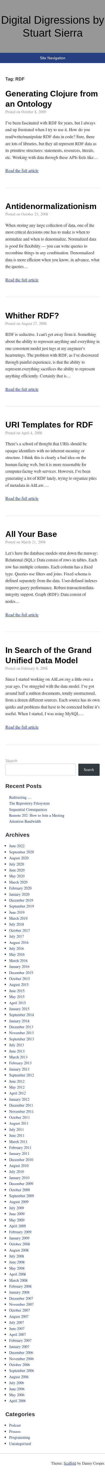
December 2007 (21, 1298)
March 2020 (18, 882)
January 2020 (19, 894)
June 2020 (16, 870)
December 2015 (21, 972)
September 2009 (21, 1195)
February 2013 (20, 1062)
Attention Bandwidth (25, 821)
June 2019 (16, 912)
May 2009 (16, 1219)
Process (14, 1431)
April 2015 (17, 1002)
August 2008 (19, 1250)
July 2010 (16, 1171)
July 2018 (16, 924)
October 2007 (19, 1310)
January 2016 (19, 966)
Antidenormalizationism (51, 206)
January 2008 (19, 1292)
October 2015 (19, 978)
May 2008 (16, 1268)
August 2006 (19, 1376)
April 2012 (17, 1093)
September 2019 (21, 906)
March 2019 (18, 918)
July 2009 (16, 1207)
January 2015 (19, 1008)
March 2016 (18, 960)
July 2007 (16, 1322)
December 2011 (21, 1105)
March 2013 (18, 1056)
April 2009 (17, 1225)
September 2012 (21, 1075)
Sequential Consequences (28, 809)
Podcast (15, 1425)
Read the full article (21, 170)
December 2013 (21, 1026)
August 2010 (19, 1165)
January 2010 (19, 1177)
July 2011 (16, 1129)
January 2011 (19, 1153)
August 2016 (19, 942)
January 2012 (19, 1099)
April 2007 (17, 1334)
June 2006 (16, 1388)
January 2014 (19, 1020)
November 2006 (21, 1358)
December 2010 (21, 1159)
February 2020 (20, 888)
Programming (19, 1437)
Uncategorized (20, 1443)
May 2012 (16, 1087)
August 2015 (19, 984)
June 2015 (16, 990)
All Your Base (31, 534)
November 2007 (21, 1304)
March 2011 (18, 1141)
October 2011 (19, 1117)
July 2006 (16, 1382)
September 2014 (21, 1014)
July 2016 (16, 948)
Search (11, 761)
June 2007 (16, 1328)
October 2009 (19, 1189)
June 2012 (16, 1081)
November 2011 (21, 1111)
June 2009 (16, 1213)
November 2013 (21, 1032)
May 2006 (16, 1394)
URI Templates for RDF (49, 424)
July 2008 (16, 1256)
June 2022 (16, 845)
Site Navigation (52, 58)
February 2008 (20, 1286)
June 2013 (16, 1051)
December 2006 (21, 1352)
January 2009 (19, 1238)
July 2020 (16, 864)
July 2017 (16, 936)
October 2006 (19, 1364)
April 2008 (17, 1274)
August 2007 (19, 1316)
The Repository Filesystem (29, 803)
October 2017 (19, 930)
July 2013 (16, 1044)
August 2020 (19, 857)
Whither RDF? (32, 315)
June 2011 (16, 1135)
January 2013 (19, 1069)
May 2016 (16, 954)
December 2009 (21, 1183)
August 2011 (19, 1123)
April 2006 (17, 1400)
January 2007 (19, 1346)
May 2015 (16, 996)
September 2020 (21, 851)
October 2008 (19, 1243)
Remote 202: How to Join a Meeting (36, 815)
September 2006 (21, 1370)
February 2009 (20, 1231)
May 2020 (16, 875)
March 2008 (18, 1280)
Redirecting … (20, 797)
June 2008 (16, 1261)
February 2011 (20, 1147)
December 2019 (21, 900)
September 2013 (21, 1038)
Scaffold (70, 1463)
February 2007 (20, 1340)
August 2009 (19, 1201)
